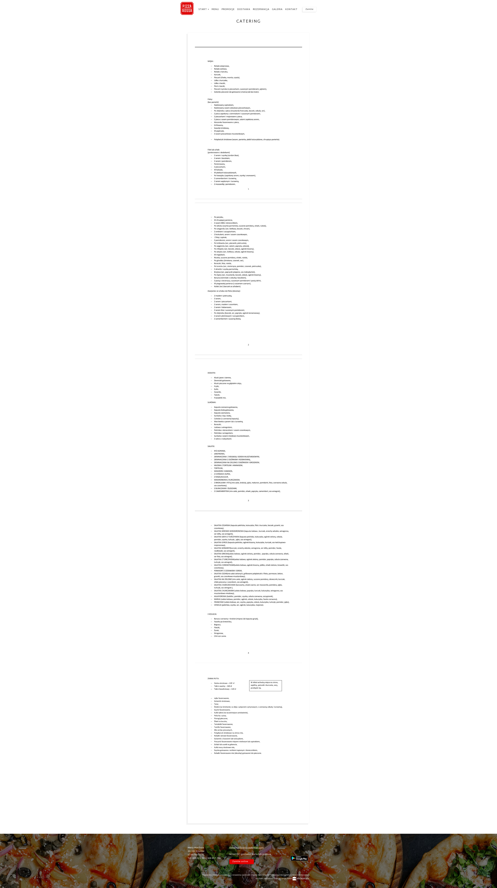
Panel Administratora (300, 875)
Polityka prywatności (222, 875)
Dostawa (243, 9)
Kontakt (291, 9)
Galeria (277, 9)
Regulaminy (207, 875)
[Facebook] (292, 850)
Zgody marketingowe (261, 875)
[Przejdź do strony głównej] (187, 8)
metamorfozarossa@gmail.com (246, 848)
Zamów (309, 9)
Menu (215, 9)
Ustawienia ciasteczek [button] (241, 875)
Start (203, 9)
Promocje (228, 9)
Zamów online (11, 4)
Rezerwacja (261, 9)
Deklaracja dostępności (281, 875)
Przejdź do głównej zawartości (19, 4)
